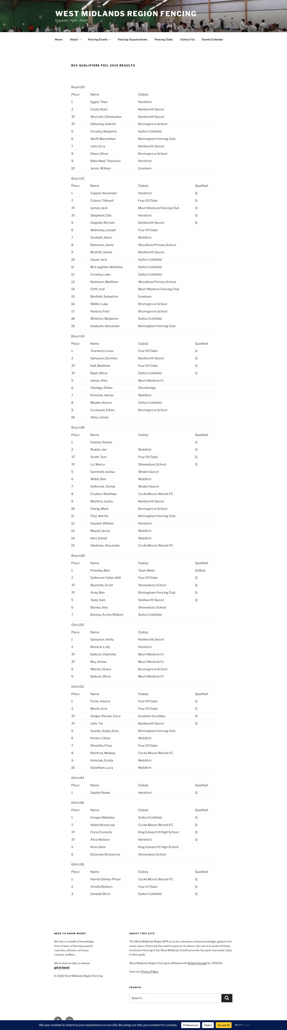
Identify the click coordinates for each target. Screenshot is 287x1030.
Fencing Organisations (132, 39)
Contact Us (187, 39)
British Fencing (197, 963)
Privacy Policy (149, 971)
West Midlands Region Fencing (126, 13)
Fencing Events (98, 39)
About (74, 39)
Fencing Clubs (164, 39)
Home (58, 39)
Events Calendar (212, 39)
